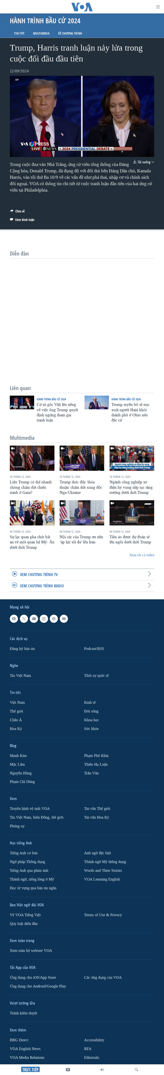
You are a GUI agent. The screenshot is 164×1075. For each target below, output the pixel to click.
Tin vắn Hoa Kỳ (96, 817)
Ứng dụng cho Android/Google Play (38, 986)
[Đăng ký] (64, 619)
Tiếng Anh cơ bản (24, 853)
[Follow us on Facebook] (14, 619)
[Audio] (102, 1069)
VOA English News (25, 1048)
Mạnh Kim (18, 755)
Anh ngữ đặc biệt (97, 853)
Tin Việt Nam (20, 675)
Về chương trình (70, 33)
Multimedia (41, 33)
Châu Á (16, 720)
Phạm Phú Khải (96, 755)
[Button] (17, 212)
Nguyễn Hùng (21, 773)
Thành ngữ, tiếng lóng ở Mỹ (32, 879)
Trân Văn (91, 773)
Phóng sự (17, 826)
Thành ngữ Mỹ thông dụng (105, 862)
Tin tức (19, 33)
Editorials (91, 1057)
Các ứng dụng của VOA (103, 977)
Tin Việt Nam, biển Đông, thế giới (36, 817)
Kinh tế (90, 702)
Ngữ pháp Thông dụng (27, 862)
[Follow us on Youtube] (34, 619)
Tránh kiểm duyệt (23, 1013)
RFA (87, 1048)
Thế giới (16, 711)
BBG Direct (19, 1040)
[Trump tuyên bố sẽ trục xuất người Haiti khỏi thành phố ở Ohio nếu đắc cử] (97, 402)
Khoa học (91, 720)
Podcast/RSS (94, 648)
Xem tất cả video (141, 555)
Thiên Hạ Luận (96, 764)
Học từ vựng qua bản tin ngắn (33, 888)
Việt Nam (17, 702)
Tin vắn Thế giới (97, 808)
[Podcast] (54, 619)
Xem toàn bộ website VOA (31, 950)
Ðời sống (91, 711)
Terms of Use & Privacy (103, 915)
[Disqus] (82, 312)
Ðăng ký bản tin (22, 648)
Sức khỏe (91, 728)
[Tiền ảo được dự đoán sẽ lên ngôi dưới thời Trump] (132, 512)
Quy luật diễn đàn (24, 923)
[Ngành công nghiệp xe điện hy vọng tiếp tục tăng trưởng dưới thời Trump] (132, 458)
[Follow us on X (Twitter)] (24, 619)
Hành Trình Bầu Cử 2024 (51, 399)
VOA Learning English (102, 879)
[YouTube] (68, 1069)
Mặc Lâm (17, 764)
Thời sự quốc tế (96, 675)
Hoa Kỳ (16, 728)
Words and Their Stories (103, 870)
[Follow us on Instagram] (44, 619)
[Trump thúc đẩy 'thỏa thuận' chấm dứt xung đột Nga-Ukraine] (82, 458)
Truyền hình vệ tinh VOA (30, 808)
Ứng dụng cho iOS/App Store (33, 977)
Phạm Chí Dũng (22, 782)
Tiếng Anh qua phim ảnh (29, 870)
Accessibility (94, 1040)
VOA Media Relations (27, 1057)
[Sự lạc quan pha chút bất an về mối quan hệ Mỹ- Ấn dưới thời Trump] (32, 512)
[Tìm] (136, 1069)
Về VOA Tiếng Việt (25, 915)
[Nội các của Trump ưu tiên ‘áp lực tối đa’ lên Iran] (82, 512)
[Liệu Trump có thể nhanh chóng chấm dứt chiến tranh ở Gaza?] (32, 458)
